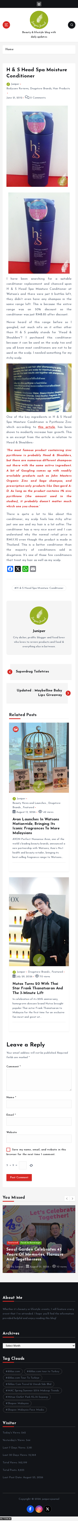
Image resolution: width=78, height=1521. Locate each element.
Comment (13, 1066)
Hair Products (61, 88)
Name (11, 1097)
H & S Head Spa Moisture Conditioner (39, 588)
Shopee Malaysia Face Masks (26, 1409)
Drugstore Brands (40, 88)
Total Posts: (10, 1470)
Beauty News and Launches (29, 803)
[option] (39, 1239)
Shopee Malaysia (18, 1403)
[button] (67, 1198)
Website (11, 1132)
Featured (28, 807)
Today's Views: (12, 1432)
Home (9, 49)
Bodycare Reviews (17, 88)
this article (46, 427)
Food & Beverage (30, 1243)
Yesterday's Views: (14, 1440)
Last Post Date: (13, 1477)
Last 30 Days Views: (15, 1455)
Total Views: (10, 1462)
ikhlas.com (14, 1371)
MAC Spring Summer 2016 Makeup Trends (33, 1390)
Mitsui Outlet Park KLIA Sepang (28, 1397)
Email (11, 1115)
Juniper (15, 84)
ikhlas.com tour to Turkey (44, 1371)
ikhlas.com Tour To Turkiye (24, 1377)
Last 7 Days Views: (15, 1447)
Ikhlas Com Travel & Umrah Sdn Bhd (29, 1384)
